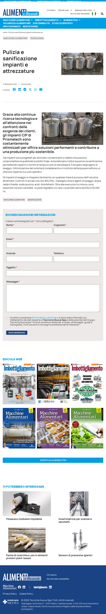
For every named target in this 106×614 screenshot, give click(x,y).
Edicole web (63, 10)
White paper (30, 26)
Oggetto (11, 267)
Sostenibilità (41, 23)
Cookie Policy (26, 593)
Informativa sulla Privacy (45, 317)
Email (10, 239)
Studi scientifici (62, 23)
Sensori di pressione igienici (75, 555)
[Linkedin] (23, 587)
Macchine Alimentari (16, 20)
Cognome (60, 225)
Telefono (59, 253)
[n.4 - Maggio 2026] (53, 384)
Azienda (10, 253)
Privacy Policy (10, 593)
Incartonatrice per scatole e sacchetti (75, 520)
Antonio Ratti (26, 84)
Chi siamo (51, 10)
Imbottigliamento (46, 20)
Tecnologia (36, 38)
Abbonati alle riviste (83, 10)
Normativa (70, 20)
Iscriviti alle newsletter (80, 13)
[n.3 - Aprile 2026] (87, 384)
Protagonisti (12, 26)
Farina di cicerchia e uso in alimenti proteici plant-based (27, 557)
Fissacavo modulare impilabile (24, 519)
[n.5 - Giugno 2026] (19, 428)
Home (5, 32)
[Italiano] (94, 14)
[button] (102, 13)
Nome (10, 225)
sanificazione (34, 199)
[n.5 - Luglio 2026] (19, 384)
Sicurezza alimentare (17, 23)
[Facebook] (19, 587)
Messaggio (13, 281)
